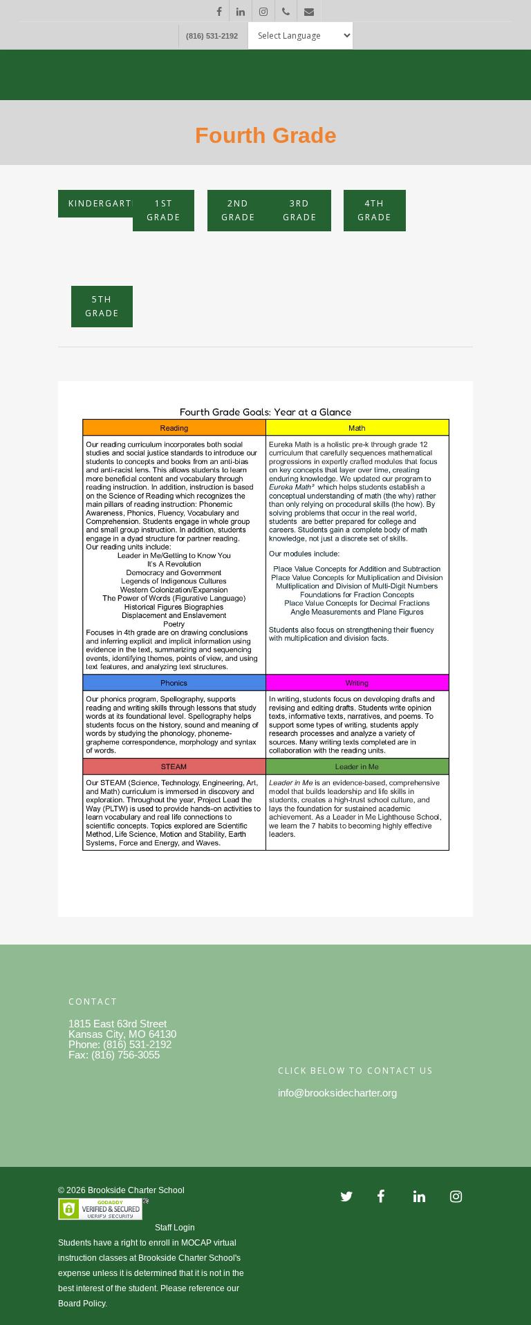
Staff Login (175, 1227)
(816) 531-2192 (212, 36)
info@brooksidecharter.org (337, 1093)
